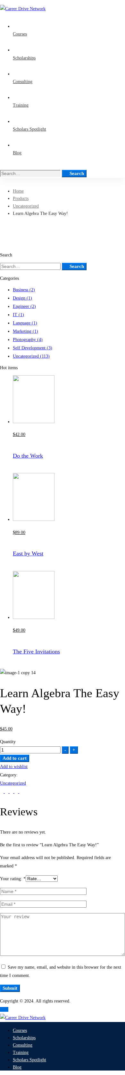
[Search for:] (31, 173)
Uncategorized (26, 206)
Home (18, 191)
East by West (28, 553)
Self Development (32, 348)
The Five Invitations (36, 651)
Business (24, 289)
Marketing (25, 331)
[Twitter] (2, 791)
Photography (28, 339)
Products (21, 198)
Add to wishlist (14, 766)
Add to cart (15, 758)
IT (18, 314)
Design (22, 298)
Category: (9, 775)
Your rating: (13, 878)
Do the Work (28, 456)
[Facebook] (7, 791)
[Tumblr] (16, 791)
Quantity (8, 741)
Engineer (24, 306)
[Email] (21, 791)
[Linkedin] (12, 791)
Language (25, 323)
